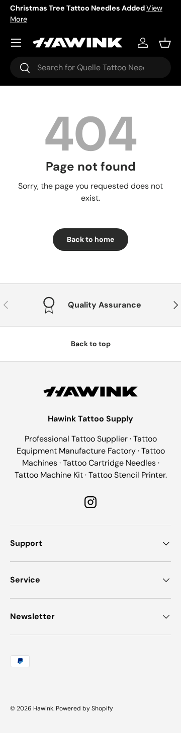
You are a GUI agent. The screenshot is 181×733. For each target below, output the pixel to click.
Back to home (90, 239)
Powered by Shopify (84, 708)
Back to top (91, 343)
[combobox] (90, 67)
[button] (165, 43)
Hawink (43, 708)
